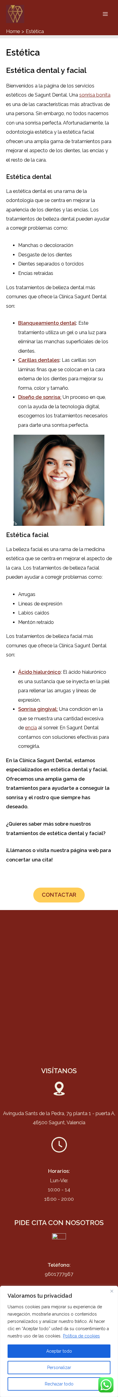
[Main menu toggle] (105, 14)
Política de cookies (81, 1336)
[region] (59, 1341)
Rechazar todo (59, 1384)
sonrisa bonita (94, 95)
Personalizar (59, 1367)
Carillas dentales (38, 360)
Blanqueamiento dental (47, 323)
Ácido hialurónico (39, 672)
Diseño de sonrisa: (39, 397)
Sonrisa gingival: (38, 709)
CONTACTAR (59, 895)
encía (31, 728)
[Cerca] (111, 1291)
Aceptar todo (59, 1351)
